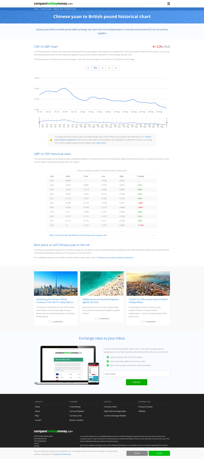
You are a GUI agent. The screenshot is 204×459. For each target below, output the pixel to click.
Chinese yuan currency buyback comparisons (115, 257)
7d (88, 68)
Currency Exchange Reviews (115, 416)
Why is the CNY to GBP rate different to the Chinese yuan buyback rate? (78, 235)
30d (95, 68)
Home (36, 9)
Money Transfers (76, 420)
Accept (159, 453)
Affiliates (141, 411)
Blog (37, 416)
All (116, 68)
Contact (38, 420)
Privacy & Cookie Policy (62, 454)
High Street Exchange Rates (115, 411)
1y (102, 68)
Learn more (101, 143)
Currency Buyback (76, 411)
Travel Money (75, 407)
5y (109, 68)
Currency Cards (75, 416)
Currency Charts (46, 9)
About (37, 411)
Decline (137, 453)
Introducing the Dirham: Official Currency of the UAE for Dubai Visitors (54, 301)
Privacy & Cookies (145, 407)
